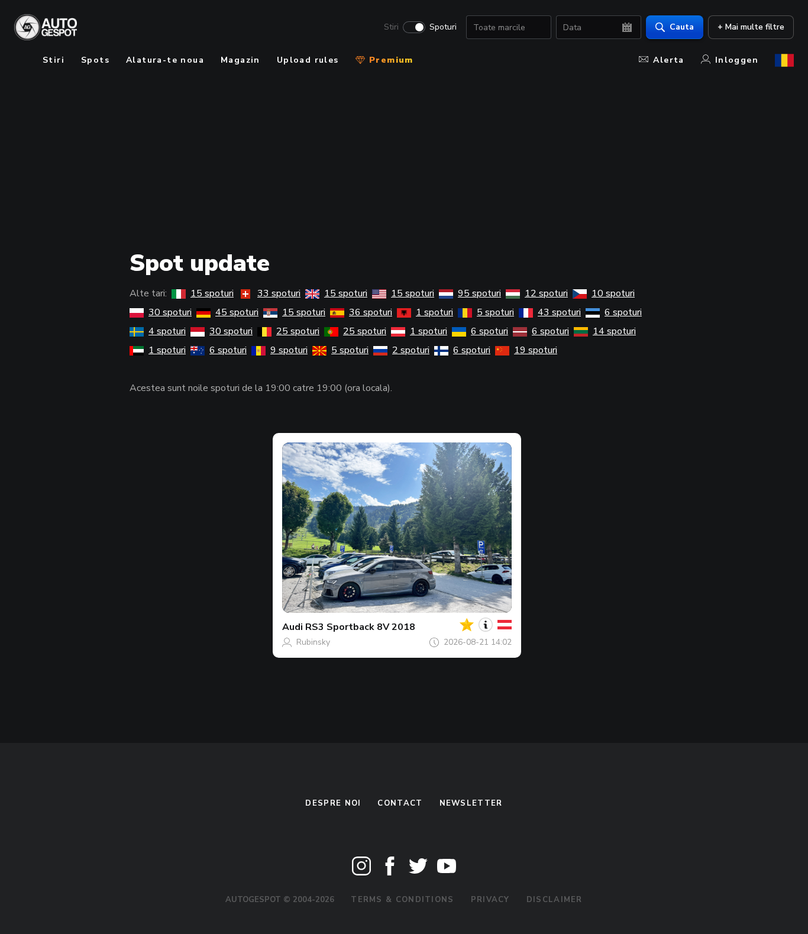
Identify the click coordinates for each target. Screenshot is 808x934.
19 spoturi (535, 350)
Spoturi (443, 27)
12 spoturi (546, 293)
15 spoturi (212, 293)
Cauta (682, 27)
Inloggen (736, 60)
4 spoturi (167, 331)
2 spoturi (410, 350)
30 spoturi (170, 312)
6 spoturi (623, 312)
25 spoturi (297, 331)
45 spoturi (236, 312)
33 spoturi (278, 293)
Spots (95, 60)
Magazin (240, 60)
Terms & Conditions (402, 899)
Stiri (391, 27)
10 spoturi (613, 293)
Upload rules (308, 60)
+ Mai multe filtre (750, 27)
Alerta (668, 60)
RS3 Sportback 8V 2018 (360, 627)
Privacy (490, 899)
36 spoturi (370, 312)
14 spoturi (614, 331)
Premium (389, 60)
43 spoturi (559, 312)
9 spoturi (289, 350)
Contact (399, 803)
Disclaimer (554, 899)
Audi (292, 627)
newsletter (471, 803)
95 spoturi (479, 293)
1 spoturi (434, 312)
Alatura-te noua (165, 60)
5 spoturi (495, 312)
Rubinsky (313, 642)
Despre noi (333, 803)
